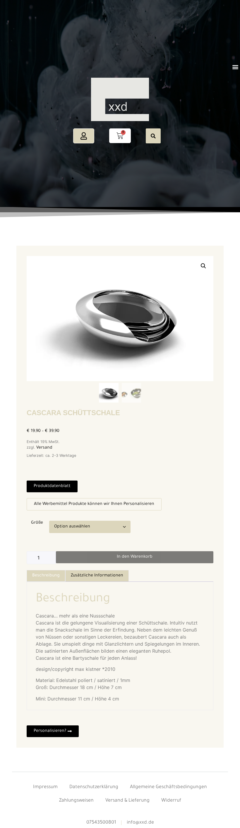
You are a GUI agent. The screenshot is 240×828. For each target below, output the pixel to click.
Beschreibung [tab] (46, 576)
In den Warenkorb (134, 557)
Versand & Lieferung (127, 800)
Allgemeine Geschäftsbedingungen (168, 787)
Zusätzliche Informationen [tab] (97, 576)
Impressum (45, 787)
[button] (235, 67)
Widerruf (171, 800)
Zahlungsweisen (76, 800)
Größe (37, 523)
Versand (44, 448)
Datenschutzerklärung (93, 787)
